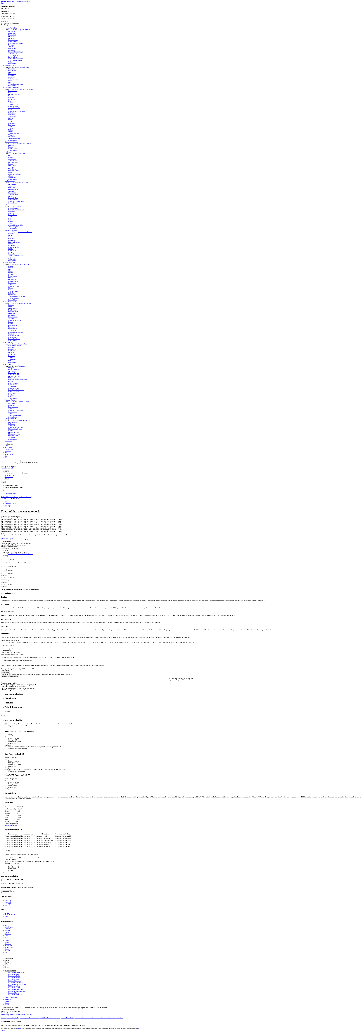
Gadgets (10, 381)
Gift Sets (11, 213)
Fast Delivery (12, 211)
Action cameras (13, 383)
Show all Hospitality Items (16, 201)
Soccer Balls (12, 330)
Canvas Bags (12, 35)
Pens (6, 925)
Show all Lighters (13, 247)
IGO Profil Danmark (14, 981)
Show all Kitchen (13, 286)
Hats (9, 101)
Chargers (11, 368)
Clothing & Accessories (12, 87)
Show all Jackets (13, 106)
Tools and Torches (10, 400)
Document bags (13, 40)
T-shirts (10, 126)
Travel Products (13, 55)
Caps (9, 92)
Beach (10, 306)
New (6, 452)
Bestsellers (8, 451)
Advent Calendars (13, 208)
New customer (9, 477)
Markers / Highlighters (15, 429)
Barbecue (11, 305)
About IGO (8, 900)
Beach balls (11, 313)
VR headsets (12, 386)
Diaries (10, 147)
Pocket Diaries (12, 148)
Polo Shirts (11, 114)
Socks (10, 121)
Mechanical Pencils (14, 434)
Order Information (10, 914)
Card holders (12, 70)
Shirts (10, 120)
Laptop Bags (12, 48)
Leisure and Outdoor (11, 301)
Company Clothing (14, 94)
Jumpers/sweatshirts (14, 108)
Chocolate (11, 191)
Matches (10, 249)
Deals (6, 445)
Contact (7, 916)
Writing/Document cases (15, 84)
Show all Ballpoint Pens (15, 427)
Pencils (10, 430)
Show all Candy (13, 194)
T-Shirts (7, 932)
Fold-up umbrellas (13, 335)
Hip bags (11, 45)
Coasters (10, 272)
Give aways (11, 238)
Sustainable (8, 447)
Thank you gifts (13, 227)
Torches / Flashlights (14, 415)
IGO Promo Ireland (10, 970)
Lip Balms (11, 352)
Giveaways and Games (11, 230)
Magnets (10, 288)
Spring (10, 220)
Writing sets (11, 437)
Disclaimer (8, 1001)
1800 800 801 (5, 498)
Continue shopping (10, 493)
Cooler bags (12, 36)
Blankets (11, 267)
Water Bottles (12, 177)
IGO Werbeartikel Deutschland (17, 984)
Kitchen (10, 274)
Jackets (10, 103)
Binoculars (11, 315)
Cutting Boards (12, 279)
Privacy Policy (9, 999)
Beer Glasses (12, 165)
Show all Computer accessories (17, 379)
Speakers (11, 395)
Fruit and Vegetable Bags (15, 43)
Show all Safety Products (15, 410)
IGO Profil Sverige (14, 979)
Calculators (11, 69)
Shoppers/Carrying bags (15, 52)
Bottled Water (12, 184)
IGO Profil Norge (13, 993)
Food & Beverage (10, 181)
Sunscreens (11, 356)
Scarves (10, 118)
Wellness (11, 361)
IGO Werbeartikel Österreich (17, 972)
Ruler (10, 82)
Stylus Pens (11, 425)
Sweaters (7, 950)
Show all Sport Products (15, 332)
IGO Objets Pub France (15, 982)
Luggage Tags (12, 57)
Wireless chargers (13, 373)
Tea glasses (11, 167)
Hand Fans (11, 99)
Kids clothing (12, 113)
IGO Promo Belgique (14, 977)
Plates (10, 289)
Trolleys (10, 62)
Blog (6, 456)
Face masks (11, 347)
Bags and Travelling (11, 28)
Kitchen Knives (13, 281)
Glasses (10, 164)
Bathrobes (11, 293)
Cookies (10, 196)
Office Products (13, 79)
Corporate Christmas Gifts (16, 210)
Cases (10, 72)
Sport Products (12, 328)
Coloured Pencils (13, 432)
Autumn (10, 216)
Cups (9, 155)
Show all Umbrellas (14, 339)
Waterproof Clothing (14, 133)
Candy (10, 186)
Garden (10, 323)
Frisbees (10, 322)
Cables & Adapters (14, 369)
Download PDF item (11, 825)
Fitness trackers (12, 385)
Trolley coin (12, 259)
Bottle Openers (12, 276)
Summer (10, 221)
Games (10, 237)
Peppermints (12, 193)
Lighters (10, 244)
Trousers (10, 128)
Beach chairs (12, 310)
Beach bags (11, 33)
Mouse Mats (12, 74)
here (138, 1028)
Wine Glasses (12, 169)
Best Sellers (22, 497)
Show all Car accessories (15, 320)
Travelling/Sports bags (15, 60)
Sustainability (9, 902)
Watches (10, 131)
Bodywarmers (12, 91)
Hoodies (10, 109)
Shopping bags (9, 947)
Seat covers (11, 318)
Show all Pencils (13, 435)
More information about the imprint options (20, 554)
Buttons (10, 235)
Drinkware (8, 152)
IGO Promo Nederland (15, 994)
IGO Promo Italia (13, 974)
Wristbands (11, 137)
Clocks (10, 271)
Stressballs (11, 254)
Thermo (10, 176)
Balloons (11, 233)
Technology (8, 364)
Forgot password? (10, 475)
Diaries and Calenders (11, 142)
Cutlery (10, 278)
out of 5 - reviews (11, 1)
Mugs (10, 172)
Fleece (10, 96)
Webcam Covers (13, 378)
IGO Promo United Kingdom (17, 991)
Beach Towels (12, 308)
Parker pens (11, 424)
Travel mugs (12, 159)
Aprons (10, 266)
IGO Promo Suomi (14, 987)
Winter (10, 223)
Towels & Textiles (13, 291)
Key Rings (11, 240)
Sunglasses (11, 125)
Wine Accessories (13, 298)
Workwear (11, 135)
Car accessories (12, 317)
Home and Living (10, 262)
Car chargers (12, 371)
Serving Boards (13, 199)
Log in (7, 478)
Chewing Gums (13, 189)
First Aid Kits (12, 349)
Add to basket (5, 670)
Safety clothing (12, 116)
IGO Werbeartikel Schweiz (16, 989)
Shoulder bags (12, 53)
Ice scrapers (11, 403)
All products (8, 441)
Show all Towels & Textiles (16, 296)
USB (9, 396)
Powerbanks (8, 945)
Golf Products (12, 325)
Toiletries (11, 357)
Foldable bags (12, 41)
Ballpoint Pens (12, 422)
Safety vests (11, 408)
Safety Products (13, 407)
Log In (7, 471)
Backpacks (11, 31)
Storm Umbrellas (13, 337)
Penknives (11, 405)
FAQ (6, 457)
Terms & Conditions (11, 997)
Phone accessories (13, 391)
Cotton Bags (12, 38)
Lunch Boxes (12, 283)
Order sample (5, 672)
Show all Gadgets (13, 388)
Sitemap (7, 1004)
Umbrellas (11, 334)
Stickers (10, 252)
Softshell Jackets (13, 104)
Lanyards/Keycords (14, 242)
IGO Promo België (14, 976)
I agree (3, 1030)
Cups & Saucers (13, 162)
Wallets (10, 130)
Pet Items (11, 327)
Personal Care (9, 342)
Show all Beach (13, 311)
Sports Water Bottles (14, 174)
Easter (10, 218)
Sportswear (11, 123)
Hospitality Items (13, 198)
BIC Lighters (12, 245)
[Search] (19, 463)
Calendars (11, 145)
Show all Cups (12, 160)
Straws (10, 284)
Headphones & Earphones (16, 390)
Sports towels (12, 294)
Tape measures (12, 412)
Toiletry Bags (12, 359)
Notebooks (11, 77)
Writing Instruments (10, 419)
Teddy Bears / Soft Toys (15, 255)
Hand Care (11, 351)
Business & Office (10, 65)
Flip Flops (11, 97)
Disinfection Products (14, 345)
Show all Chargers (13, 374)
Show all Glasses (13, 170)
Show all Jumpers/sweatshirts (17, 111)
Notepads (11, 75)
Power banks (12, 393)
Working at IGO (9, 903)
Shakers (10, 157)
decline (20, 1028)
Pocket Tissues (12, 354)
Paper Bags (11, 50)
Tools (10, 413)
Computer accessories (14, 376)
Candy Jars (11, 187)
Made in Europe (10, 454)
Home (6, 502)
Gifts (6, 204)
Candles (10, 269)
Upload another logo (7, 538)
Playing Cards (12, 250)
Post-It (10, 80)
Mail (17, 498)
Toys (9, 257)
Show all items (12, 63)
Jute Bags (11, 46)
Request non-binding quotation (10, 676)
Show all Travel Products (15, 58)
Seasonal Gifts (12, 215)
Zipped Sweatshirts (14, 138)
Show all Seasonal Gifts (15, 225)
